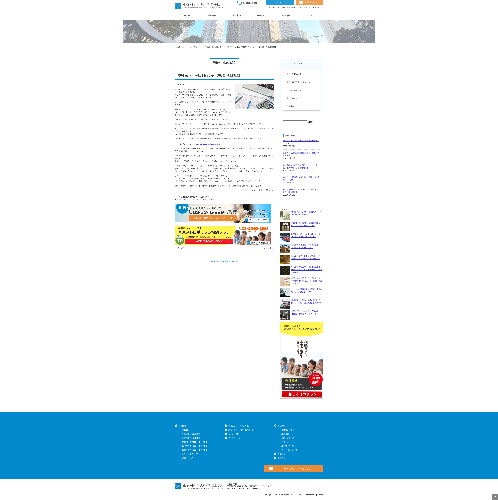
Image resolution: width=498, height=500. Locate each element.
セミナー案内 (233, 434)
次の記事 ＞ (269, 248)
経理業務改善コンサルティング (195, 446)
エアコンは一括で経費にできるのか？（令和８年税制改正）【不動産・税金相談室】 (306, 281)
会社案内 (237, 15)
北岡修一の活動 (287, 446)
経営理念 (285, 434)
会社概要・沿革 (287, 430)
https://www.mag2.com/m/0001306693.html (195, 199)
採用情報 (286, 15)
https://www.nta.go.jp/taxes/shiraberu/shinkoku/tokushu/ (201, 144)
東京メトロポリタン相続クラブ (241, 430)
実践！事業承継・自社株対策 (298, 82)
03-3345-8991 (249, 3)
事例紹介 (261, 15)
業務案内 (212, 15)
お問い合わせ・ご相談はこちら (296, 468)
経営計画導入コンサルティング (195, 450)
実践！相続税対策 (294, 98)
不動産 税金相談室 (295, 90)
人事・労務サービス (190, 454)
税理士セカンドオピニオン (239, 426)
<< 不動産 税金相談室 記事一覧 (224, 261)
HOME (187, 15)
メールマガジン (280, 2)
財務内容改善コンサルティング (195, 442)
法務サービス (187, 458)
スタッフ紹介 (286, 442)
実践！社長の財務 (294, 74)
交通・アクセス (287, 438)
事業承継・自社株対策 (191, 434)
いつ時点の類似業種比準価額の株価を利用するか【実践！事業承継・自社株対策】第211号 (306, 269)
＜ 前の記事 (180, 248)
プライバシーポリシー (290, 450)
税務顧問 (185, 430)
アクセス (310, 15)
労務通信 (290, 106)
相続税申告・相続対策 (191, 438)
